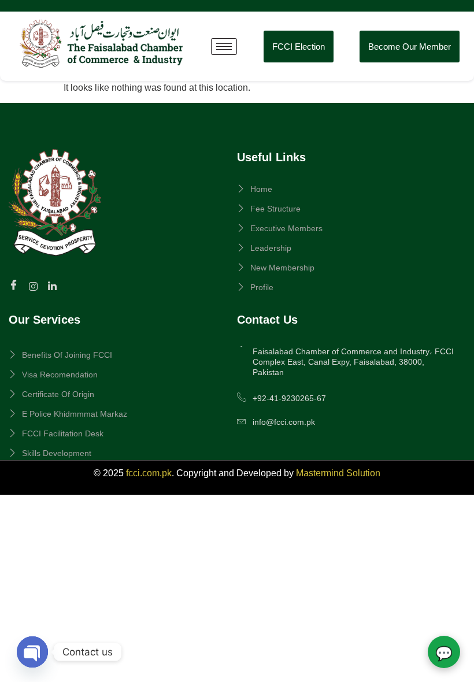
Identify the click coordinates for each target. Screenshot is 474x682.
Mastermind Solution (338, 473)
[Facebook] (15, 286)
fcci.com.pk (149, 473)
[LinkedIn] (54, 285)
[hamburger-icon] (224, 46)
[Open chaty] (32, 652)
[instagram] (35, 285)
